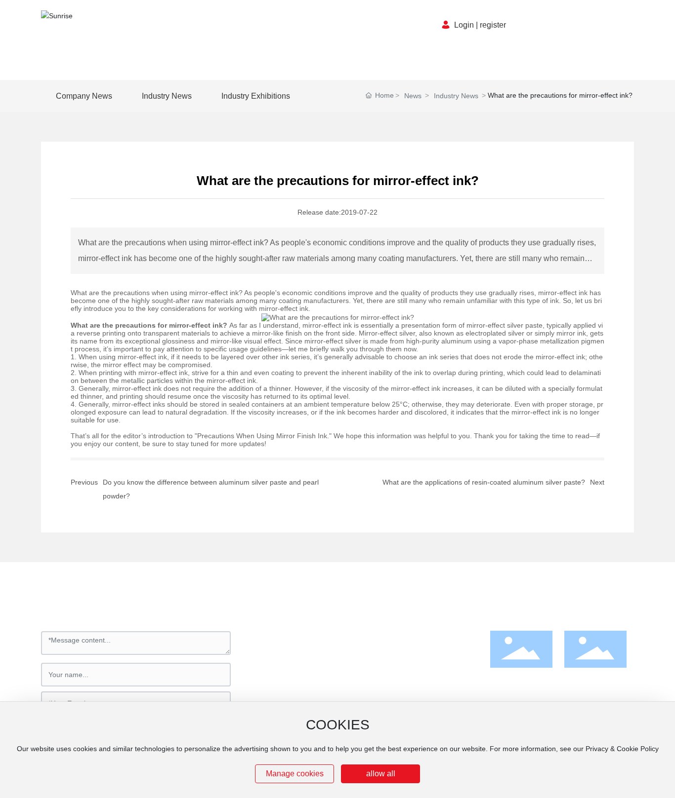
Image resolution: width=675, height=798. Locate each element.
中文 (575, 25)
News (413, 96)
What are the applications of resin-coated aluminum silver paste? (483, 482)
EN (597, 25)
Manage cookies (295, 773)
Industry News (456, 96)
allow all (380, 773)
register (493, 25)
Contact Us (287, 600)
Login (464, 25)
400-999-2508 (295, 695)
